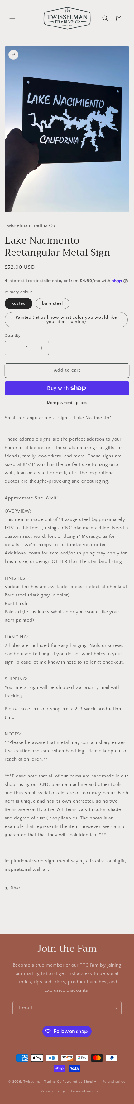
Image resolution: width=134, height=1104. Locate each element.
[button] (12, 18)
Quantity (13, 335)
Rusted (18, 303)
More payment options (67, 403)
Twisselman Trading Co (42, 1081)
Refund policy (114, 1081)
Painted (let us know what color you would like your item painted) (66, 319)
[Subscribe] (114, 1008)
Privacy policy (53, 1091)
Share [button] (17, 887)
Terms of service (85, 1091)
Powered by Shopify (79, 1081)
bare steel (52, 303)
